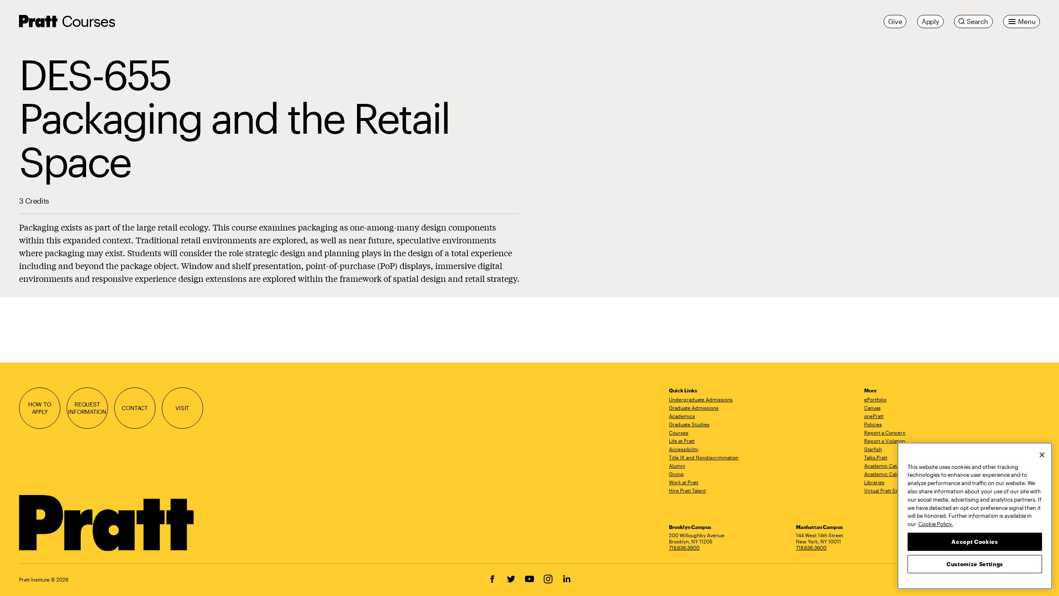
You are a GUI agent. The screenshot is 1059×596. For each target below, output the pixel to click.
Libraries (874, 482)
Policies (873, 424)
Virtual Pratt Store (884, 490)
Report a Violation (884, 441)
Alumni (677, 466)
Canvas (872, 408)
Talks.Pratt (875, 457)
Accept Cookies (974, 541)
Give (895, 21)
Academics (682, 416)
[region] (974, 515)
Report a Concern (885, 432)
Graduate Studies (689, 424)
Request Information (87, 408)
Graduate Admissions (694, 408)
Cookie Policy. (935, 523)
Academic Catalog (885, 466)
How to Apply (39, 408)
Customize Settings (974, 563)
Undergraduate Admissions (701, 399)
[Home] (107, 523)
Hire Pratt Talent (687, 490)
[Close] (1042, 455)
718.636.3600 (684, 547)
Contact (135, 407)
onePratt (874, 416)
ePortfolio (875, 399)
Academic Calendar (887, 474)
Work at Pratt (683, 482)
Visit (182, 407)
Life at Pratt (682, 441)
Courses (88, 21)
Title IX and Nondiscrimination (703, 457)
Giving (676, 474)
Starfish (873, 449)
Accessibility (683, 449)
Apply (930, 21)
